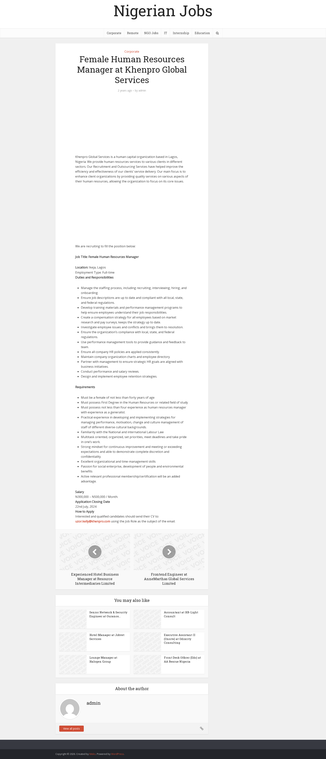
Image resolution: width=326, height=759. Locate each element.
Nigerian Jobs (163, 10)
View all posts (71, 728)
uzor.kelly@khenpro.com (92, 521)
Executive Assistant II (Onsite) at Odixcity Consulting (179, 638)
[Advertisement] (131, 126)
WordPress (117, 754)
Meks (92, 754)
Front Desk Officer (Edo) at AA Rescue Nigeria (182, 659)
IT (165, 33)
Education (202, 33)
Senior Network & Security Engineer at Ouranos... (108, 614)
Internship (181, 33)
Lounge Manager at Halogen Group (103, 659)
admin (142, 90)
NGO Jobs (151, 33)
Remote (132, 33)
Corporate (114, 33)
